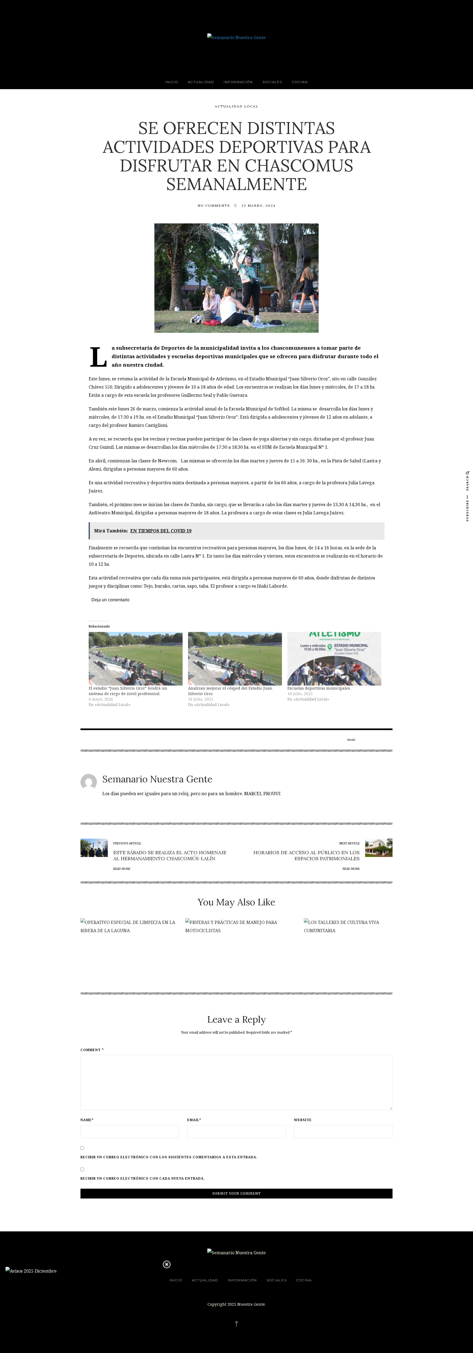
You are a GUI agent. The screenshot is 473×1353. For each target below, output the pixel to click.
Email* (194, 1120)
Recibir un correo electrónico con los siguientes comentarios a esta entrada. (169, 1157)
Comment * (92, 1050)
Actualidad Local (236, 106)
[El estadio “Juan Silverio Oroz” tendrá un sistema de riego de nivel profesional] (136, 659)
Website (303, 1120)
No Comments (214, 205)
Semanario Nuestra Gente (157, 779)
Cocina (300, 82)
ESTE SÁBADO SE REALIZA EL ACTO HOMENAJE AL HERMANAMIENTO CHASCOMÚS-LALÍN (169, 855)
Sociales (272, 82)
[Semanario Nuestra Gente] (236, 37)
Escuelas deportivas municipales (318, 688)
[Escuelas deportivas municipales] (334, 659)
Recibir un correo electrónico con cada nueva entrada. (142, 1178)
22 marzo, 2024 (258, 205)
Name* (87, 1120)
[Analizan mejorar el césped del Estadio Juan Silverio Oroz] (235, 659)
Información (238, 82)
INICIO (171, 82)
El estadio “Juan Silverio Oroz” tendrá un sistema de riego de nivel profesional (128, 691)
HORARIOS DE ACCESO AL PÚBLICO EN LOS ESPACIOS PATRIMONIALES (306, 855)
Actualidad (201, 82)
